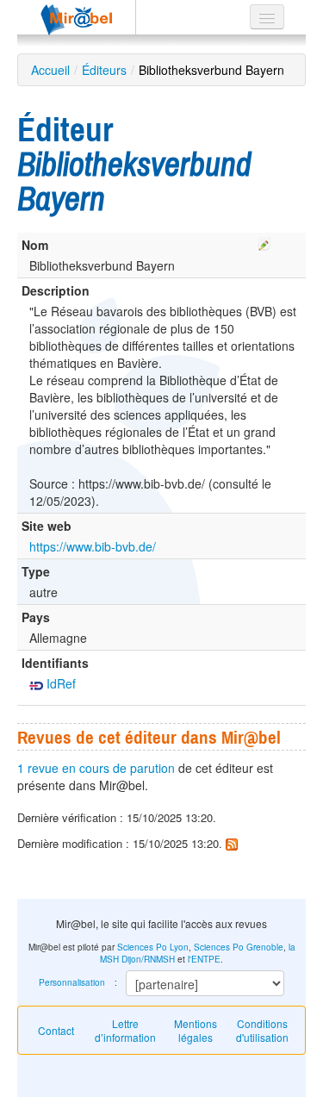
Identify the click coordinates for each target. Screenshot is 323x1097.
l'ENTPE (204, 959)
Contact (56, 1030)
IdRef (59, 683)
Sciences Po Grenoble (238, 947)
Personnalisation (72, 982)
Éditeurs (104, 69)
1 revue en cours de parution (96, 767)
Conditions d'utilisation (262, 1030)
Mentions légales (195, 1030)
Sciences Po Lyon (153, 947)
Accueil (50, 69)
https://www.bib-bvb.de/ (92, 546)
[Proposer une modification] (264, 241)
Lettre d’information (125, 1030)
